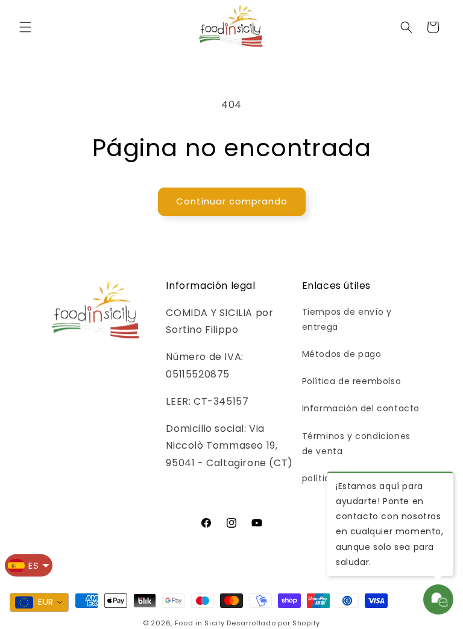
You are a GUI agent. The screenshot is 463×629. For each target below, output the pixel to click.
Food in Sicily (200, 623)
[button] (25, 27)
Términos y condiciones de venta (356, 443)
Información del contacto (361, 408)
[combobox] (39, 602)
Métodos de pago (342, 354)
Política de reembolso (352, 381)
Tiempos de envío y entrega (347, 319)
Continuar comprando (232, 201)
